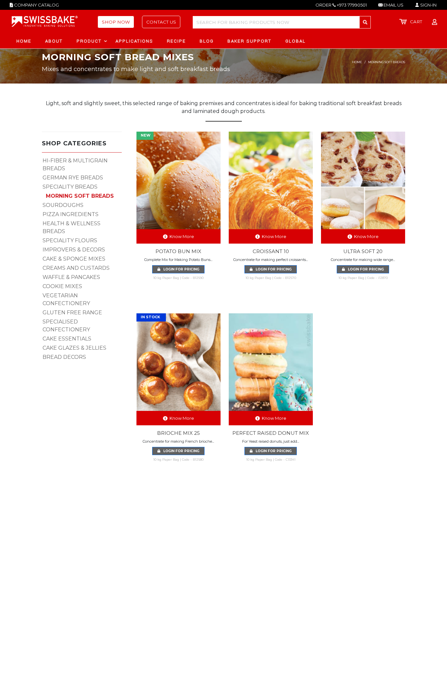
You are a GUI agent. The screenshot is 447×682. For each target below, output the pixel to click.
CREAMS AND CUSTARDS (76, 268)
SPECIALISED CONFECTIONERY (66, 326)
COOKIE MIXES (62, 286)
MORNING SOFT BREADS (80, 196)
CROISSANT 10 (271, 251)
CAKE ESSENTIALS (67, 339)
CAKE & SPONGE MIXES (74, 259)
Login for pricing (179, 269)
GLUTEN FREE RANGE (72, 312)
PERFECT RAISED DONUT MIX (270, 433)
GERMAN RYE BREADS (73, 178)
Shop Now (116, 22)
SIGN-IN (428, 5)
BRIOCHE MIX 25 (178, 433)
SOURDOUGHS (63, 205)
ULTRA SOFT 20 (363, 251)
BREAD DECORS (64, 357)
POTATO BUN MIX (178, 251)
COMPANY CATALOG (36, 5)
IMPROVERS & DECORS (74, 250)
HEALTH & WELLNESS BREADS (71, 227)
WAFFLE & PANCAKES (71, 277)
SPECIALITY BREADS (70, 187)
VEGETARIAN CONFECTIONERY (66, 299)
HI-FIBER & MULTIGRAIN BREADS (75, 164)
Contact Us (161, 22)
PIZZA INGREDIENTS (70, 214)
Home (357, 62)
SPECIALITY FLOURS (70, 240)
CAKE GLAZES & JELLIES (74, 348)
